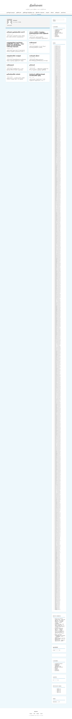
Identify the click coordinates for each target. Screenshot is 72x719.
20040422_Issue (57, 377)
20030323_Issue (57, 428)
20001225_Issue (57, 537)
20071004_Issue (57, 211)
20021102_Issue (57, 446)
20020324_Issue (57, 474)
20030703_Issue (57, 415)
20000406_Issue (57, 583)
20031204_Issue (57, 394)
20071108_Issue (57, 207)
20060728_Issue (57, 267)
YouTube (41, 713)
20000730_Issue (57, 563)
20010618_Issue (57, 514)
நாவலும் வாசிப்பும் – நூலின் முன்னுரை (59, 622)
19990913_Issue (57, 608)
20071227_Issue (57, 201)
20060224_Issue (57, 286)
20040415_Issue (57, 378)
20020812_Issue (57, 456)
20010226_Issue (57, 529)
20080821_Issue (57, 171)
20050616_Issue (57, 319)
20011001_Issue (57, 498)
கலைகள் (52, 12)
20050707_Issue (57, 317)
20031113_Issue (57, 397)
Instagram (37, 713)
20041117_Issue (57, 345)
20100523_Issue (57, 92)
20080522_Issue (57, 182)
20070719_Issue (57, 221)
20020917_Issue (57, 452)
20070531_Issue (57, 227)
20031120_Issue (57, 396)
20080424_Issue (57, 186)
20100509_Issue (57, 94)
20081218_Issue (57, 158)
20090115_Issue (57, 154)
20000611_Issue (57, 572)
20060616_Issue (57, 272)
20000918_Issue (57, 553)
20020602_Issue (57, 465)
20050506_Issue (57, 324)
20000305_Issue (57, 588)
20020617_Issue (57, 463)
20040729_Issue (57, 360)
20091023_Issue (57, 119)
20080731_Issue (57, 173)
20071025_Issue (57, 209)
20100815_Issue (57, 82)
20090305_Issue (57, 148)
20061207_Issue (57, 249)
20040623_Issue (57, 365)
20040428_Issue (57, 376)
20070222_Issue (57, 240)
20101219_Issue (57, 66)
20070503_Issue (57, 231)
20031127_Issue (57, 395)
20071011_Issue (57, 211)
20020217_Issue (57, 478)
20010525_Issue (57, 517)
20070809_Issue (57, 219)
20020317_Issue (57, 475)
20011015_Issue (57, 496)
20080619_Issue (57, 179)
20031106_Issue (57, 398)
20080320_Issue (57, 190)
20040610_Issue (57, 367)
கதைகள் (47, 12)
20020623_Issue (57, 462)
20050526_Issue (57, 321)
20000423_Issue (57, 580)
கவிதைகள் (57, 12)
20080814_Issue (57, 172)
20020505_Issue (57, 469)
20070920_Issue (57, 213)
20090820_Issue (57, 127)
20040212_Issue (57, 386)
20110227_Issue (57, 57)
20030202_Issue (57, 434)
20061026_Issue (57, 255)
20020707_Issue (57, 461)
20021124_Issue (57, 443)
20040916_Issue (57, 353)
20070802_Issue (57, 219)
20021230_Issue (57, 439)
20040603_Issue (57, 369)
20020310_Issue (57, 476)
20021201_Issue (57, 442)
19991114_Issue (57, 602)
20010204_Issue (57, 531)
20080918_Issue (57, 167)
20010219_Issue (57, 530)
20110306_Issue (57, 56)
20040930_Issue (57, 351)
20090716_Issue (57, 131)
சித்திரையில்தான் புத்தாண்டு (60, 638)
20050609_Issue (57, 320)
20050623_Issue (57, 318)
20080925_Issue (57, 166)
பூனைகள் (32, 65)
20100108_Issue (57, 109)
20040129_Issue (57, 387)
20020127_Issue (57, 481)
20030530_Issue (57, 419)
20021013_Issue (57, 448)
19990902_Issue (57, 609)
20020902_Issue (57, 454)
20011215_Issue (57, 486)
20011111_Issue (57, 492)
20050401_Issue (57, 329)
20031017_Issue (57, 401)
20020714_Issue (57, 460)
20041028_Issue (57, 348)
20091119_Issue (57, 115)
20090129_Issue (57, 152)
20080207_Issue (57, 196)
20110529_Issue (39, 14)
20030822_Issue (57, 409)
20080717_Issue (57, 175)
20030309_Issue (57, 430)
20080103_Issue (57, 200)
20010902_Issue (57, 503)
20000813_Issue (57, 561)
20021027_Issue (57, 447)
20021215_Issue (57, 440)
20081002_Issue (57, 166)
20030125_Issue (57, 435)
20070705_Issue (57, 223)
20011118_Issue (57, 491)
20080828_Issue (57, 170)
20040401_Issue (57, 379)
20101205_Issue (57, 67)
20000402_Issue (57, 584)
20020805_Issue (57, 457)
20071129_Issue (57, 204)
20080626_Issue (57, 178)
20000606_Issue (57, 573)
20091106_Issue (57, 117)
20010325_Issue (57, 525)
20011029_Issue (57, 493)
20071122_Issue (57, 205)
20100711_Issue (57, 86)
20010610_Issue (57, 515)
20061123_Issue (57, 251)
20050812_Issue (57, 312)
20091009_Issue (57, 120)
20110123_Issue (57, 61)
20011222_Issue (57, 485)
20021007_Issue (57, 449)
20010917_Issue (57, 500)
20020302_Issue (57, 477)
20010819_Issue (57, 505)
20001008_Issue (57, 549)
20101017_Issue (57, 74)
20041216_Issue (57, 340)
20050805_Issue (57, 313)
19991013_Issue (57, 606)
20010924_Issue (57, 499)
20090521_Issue (57, 138)
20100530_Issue (57, 91)
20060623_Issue (57, 272)
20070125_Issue (57, 243)
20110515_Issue (57, 47)
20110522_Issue (57, 46)
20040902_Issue (57, 355)
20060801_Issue (57, 266)
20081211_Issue (57, 158)
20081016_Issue (57, 164)
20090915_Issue (57, 124)
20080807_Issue (57, 173)
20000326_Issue (57, 585)
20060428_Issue (57, 279)
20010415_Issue (57, 523)
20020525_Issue (57, 466)
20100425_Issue (57, 96)
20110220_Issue (57, 58)
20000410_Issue (57, 583)
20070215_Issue (57, 241)
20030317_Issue (57, 429)
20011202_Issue (57, 488)
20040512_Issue (57, 373)
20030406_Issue (57, 426)
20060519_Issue (57, 276)
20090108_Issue (57, 155)
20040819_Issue (57, 357)
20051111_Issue (57, 301)
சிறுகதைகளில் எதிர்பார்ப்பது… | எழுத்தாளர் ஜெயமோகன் (60, 640)
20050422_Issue (57, 325)
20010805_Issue (57, 507)
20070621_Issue (57, 225)
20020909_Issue (57, 453)
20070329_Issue (57, 235)
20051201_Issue (57, 298)
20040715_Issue (57, 362)
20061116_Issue (57, 252)
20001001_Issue (57, 551)
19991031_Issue (57, 604)
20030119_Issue (57, 436)
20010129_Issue (57, 532)
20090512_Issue (57, 139)
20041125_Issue (57, 343)
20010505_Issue (57, 520)
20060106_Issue (57, 292)
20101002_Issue (57, 75)
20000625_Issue (57, 568)
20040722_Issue (57, 361)
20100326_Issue (57, 99)
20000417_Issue (57, 582)
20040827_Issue (57, 356)
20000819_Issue (57, 561)
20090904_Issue (57, 125)
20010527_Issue (57, 516)
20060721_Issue (57, 268)
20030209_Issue (57, 433)
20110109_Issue (57, 63)
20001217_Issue (57, 538)
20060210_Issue (57, 287)
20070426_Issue (57, 232)
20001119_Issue (57, 543)
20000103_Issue (57, 596)
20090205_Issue (57, 151)
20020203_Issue (57, 480)
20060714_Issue (57, 269)
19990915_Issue (57, 607)
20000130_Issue (57, 592)
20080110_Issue (57, 199)
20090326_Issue (57, 145)
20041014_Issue (57, 349)
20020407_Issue (57, 472)
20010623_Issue (57, 513)
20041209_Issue (57, 341)
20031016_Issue (57, 401)
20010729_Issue (57, 507)
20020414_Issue (57, 471)
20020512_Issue (57, 468)
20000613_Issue (57, 571)
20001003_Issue (57, 550)
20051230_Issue (57, 294)
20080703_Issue (57, 177)
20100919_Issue (57, 77)
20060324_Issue (57, 283)
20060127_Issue (57, 289)
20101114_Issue (57, 70)
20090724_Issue (57, 130)
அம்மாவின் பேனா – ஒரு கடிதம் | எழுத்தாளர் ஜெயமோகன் (59, 625)
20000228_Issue (57, 589)
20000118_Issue (57, 594)
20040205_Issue (57, 386)
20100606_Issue (57, 90)
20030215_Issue (57, 432)
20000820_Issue (57, 560)
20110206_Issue (57, 59)
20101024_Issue (57, 73)
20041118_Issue (57, 344)
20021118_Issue (57, 444)
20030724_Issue (57, 412)
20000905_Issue (57, 558)
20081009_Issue (57, 165)
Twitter (34, 713)
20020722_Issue (57, 459)
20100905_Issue (57, 79)
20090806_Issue (57, 128)
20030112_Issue (57, 437)
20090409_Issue (57, 143)
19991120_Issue (57, 601)
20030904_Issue (57, 407)
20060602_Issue (57, 274)
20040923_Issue (57, 352)
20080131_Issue (57, 196)
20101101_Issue (57, 72)
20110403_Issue (57, 52)
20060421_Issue (57, 280)
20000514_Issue (57, 577)
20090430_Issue (57, 141)
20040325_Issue (57, 380)
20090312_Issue (57, 147)
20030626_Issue (57, 416)
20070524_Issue (57, 228)
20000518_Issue (57, 576)
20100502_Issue (57, 95)
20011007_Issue (57, 497)
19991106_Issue (57, 603)
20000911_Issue (57, 555)
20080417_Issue (57, 187)
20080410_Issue (57, 188)
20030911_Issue (57, 406)
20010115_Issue (57, 534)
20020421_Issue (57, 470)
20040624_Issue (57, 364)
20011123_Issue (57, 490)
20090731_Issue (57, 129)
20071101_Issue (57, 208)
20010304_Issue (57, 528)
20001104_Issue (57, 545)
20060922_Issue (57, 259)
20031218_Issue (57, 393)
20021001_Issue (57, 450)
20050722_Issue (57, 315)
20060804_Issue (57, 265)
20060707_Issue (57, 270)
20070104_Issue (57, 246)
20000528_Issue (57, 575)
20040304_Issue (57, 383)
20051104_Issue (57, 302)
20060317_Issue (57, 284)
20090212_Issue (57, 150)
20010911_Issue (57, 500)
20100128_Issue (57, 106)
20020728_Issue (57, 458)
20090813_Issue (57, 128)
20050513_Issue (57, 323)
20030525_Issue (57, 420)
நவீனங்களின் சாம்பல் (13, 74)
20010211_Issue (57, 530)
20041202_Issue (57, 342)
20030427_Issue (57, 424)
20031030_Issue (57, 399)
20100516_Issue (57, 93)
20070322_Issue (57, 236)
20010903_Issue (57, 502)
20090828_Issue (57, 126)
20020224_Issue (57, 477)
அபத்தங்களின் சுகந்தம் (14, 56)
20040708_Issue (57, 363)
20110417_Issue (57, 51)
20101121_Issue (57, 69)
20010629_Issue (57, 512)
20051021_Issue (57, 303)
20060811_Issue (57, 264)
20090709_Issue (57, 132)
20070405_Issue (57, 234)
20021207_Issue (57, 441)
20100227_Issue (57, 103)
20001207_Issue (57, 539)
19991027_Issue (57, 605)
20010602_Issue (57, 515)
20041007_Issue (57, 350)
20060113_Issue (57, 291)
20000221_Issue (57, 590)
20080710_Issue (57, 176)
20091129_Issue (57, 114)
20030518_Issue (57, 421)
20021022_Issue (57, 447)
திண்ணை (36, 5)
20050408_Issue (57, 328)
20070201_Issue (57, 242)
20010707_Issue (57, 510)
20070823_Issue (57, 217)
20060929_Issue (57, 258)
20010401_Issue (57, 524)
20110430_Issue (57, 49)
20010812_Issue (57, 506)
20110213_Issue (57, 59)
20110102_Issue (57, 64)
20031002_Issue (57, 403)
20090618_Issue (57, 135)
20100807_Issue (57, 82)
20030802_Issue (57, 411)
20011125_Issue (57, 489)
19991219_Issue (57, 597)
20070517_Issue (57, 229)
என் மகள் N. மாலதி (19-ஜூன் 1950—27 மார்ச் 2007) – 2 (59, 626)
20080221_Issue (57, 194)
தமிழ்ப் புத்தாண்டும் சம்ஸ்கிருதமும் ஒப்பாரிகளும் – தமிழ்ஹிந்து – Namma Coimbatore (60, 636)
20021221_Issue (57, 439)
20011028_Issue (57, 494)
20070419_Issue (57, 233)
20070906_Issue (57, 215)
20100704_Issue (57, 87)
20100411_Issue (57, 97)
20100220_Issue (57, 104)
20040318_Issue (57, 381)
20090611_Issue (57, 135)
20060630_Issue (57, 271)
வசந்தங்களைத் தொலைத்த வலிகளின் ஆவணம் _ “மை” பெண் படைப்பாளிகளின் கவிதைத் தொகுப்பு (15, 45)
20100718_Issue (57, 85)
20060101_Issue (57, 293)
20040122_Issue (57, 388)
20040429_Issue (57, 375)
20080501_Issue (57, 185)
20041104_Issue (57, 347)
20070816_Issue (57, 218)
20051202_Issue (57, 297)
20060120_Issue (57, 290)
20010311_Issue (57, 527)
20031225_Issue (57, 392)
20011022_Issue (57, 495)
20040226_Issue (57, 384)
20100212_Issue (57, 105)
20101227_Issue (57, 65)
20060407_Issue (57, 281)
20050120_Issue (57, 336)
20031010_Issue (57, 402)
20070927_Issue (57, 212)
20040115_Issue (57, 389)
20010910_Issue (57, 501)
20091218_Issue (57, 112)
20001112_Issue (57, 545)
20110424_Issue (57, 50)
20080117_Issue (57, 198)
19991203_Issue (57, 599)
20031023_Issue (57, 400)
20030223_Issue (57, 431)
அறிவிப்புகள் (18, 12)
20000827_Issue (57, 559)
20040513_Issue (57, 372)
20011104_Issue (57, 492)
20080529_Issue (57, 181)
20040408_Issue (57, 378)
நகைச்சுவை (63, 12)
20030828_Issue (57, 408)
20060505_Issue (57, 278)
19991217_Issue (57, 598)
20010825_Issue (57, 504)
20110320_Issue (57, 54)
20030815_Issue (57, 409)
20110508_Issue (57, 48)
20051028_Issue (57, 302)
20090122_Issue (57, 153)
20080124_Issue (57, 197)
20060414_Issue (57, 280)
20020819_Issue (57, 455)
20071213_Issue (57, 203)
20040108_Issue (57, 390)
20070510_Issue (57, 230)
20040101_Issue (57, 391)
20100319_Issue (57, 100)
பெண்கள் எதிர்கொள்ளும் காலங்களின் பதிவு (37, 75)
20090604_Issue (57, 136)
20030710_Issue (57, 414)
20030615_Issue (57, 417)
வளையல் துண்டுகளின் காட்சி (16, 32)
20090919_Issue (57, 123)
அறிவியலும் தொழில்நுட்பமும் (28, 12)
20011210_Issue (57, 487)
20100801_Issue (57, 83)
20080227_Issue (57, 193)
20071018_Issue (57, 210)
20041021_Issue (57, 348)
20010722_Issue (57, 508)
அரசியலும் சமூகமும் (10, 12)
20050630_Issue (57, 318)
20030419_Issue (57, 424)
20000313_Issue (57, 587)
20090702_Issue (57, 133)
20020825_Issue (57, 454)
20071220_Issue (57, 202)
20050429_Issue (57, 325)
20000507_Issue (57, 578)
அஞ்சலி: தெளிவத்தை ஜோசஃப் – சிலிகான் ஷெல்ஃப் (59, 629)
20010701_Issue (57, 511)
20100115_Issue (57, 108)
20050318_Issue (57, 330)
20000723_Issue (57, 564)
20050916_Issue (57, 308)
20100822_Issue (57, 81)
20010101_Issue (57, 536)
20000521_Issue (57, 576)
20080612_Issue (57, 180)
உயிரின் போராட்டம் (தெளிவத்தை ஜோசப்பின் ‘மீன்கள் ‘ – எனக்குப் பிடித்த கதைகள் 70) (59, 632)
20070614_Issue (57, 226)
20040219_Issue (57, 385)
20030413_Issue (57, 425)
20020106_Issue (57, 484)
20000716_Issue (57, 566)
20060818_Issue (57, 264)
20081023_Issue (57, 163)
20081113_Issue (57, 162)
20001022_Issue (57, 547)
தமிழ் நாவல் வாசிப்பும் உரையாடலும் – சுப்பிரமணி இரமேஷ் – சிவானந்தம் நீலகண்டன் (60, 620)
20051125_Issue (57, 299)
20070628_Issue (57, 224)
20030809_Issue (57, 410)
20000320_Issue (57, 586)
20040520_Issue (57, 371)
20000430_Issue (57, 579)
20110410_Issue (57, 52)
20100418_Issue (57, 97)
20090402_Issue (57, 144)
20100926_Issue (57, 76)
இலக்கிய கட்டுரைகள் (40, 12)
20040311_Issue (57, 382)
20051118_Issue (57, 300)
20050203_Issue (57, 334)
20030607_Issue (57, 418)
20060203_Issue (57, 288)
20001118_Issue (57, 544)
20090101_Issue (57, 156)
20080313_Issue (57, 191)
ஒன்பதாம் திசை (34, 56)
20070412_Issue (57, 234)
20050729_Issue (57, 314)
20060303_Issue (57, 285)
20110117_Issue (57, 62)
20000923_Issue (57, 553)
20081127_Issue (57, 160)
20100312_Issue (57, 101)
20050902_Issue (57, 310)
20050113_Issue (57, 337)
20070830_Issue (57, 216)
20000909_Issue (57, 557)
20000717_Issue (57, 565)
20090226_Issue (57, 149)
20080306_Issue (57, 192)
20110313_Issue (57, 55)
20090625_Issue (57, 134)
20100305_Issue (57, 102)
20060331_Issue (57, 282)
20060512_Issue (57, 277)
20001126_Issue (57, 542)
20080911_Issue (57, 168)
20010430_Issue (57, 521)
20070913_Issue (57, 214)
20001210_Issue (57, 538)
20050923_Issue (57, 307)
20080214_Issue (57, 195)
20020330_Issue (57, 473)
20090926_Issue (57, 122)
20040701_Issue (57, 363)
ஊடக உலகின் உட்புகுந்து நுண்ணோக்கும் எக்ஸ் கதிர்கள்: (38, 33)
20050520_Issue (57, 322)
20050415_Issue (57, 326)
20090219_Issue (57, 150)
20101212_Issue (57, 67)
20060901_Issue (57, 262)
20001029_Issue (57, 546)
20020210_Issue (57, 479)
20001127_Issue (57, 541)
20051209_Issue (57, 296)
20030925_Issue (57, 404)
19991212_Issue (57, 599)
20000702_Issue (57, 568)
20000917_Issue (57, 554)
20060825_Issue (57, 263)
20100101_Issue (57, 110)
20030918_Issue (57, 405)
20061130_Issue (57, 250)
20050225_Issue (57, 333)
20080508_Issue (57, 184)
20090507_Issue (57, 140)
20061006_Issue (57, 257)
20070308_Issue (57, 238)
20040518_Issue (57, 371)
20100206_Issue (57, 105)
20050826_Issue (57, 310)
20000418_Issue (57, 581)
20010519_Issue (57, 518)
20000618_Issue (57, 570)
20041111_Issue (57, 346)
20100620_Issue (57, 89)
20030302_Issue (57, 431)
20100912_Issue (57, 78)
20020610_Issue (57, 464)
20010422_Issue (57, 522)
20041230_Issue (57, 339)
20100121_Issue (57, 107)
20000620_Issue (57, 569)
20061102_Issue (57, 254)
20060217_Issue (57, 287)
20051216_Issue (57, 295)
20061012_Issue (57, 257)
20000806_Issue (57, 562)
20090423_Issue (57, 142)
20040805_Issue (57, 359)
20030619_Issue (57, 416)
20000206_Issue (57, 591)
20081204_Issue (57, 159)
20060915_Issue (57, 260)
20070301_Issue (57, 239)
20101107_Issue (57, 71)
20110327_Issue (57, 53)
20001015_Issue (57, 548)
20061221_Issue (57, 248)
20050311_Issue (57, 331)
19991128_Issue (57, 600)
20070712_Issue (57, 222)
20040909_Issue (57, 354)
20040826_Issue (57, 356)
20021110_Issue (57, 445)
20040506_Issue (57, 374)
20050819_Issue (57, 311)
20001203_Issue (57, 540)
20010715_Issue (57, 509)
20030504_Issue (57, 423)
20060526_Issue (57, 275)
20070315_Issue (57, 237)
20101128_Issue (57, 68)
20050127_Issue (57, 335)
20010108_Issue (57, 535)
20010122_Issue (57, 533)
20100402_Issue (57, 98)
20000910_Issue (57, 556)
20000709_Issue (57, 567)
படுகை (62, 640)
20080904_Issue (57, 169)
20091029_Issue (57, 118)
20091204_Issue (57, 113)
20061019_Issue (57, 256)
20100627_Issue (57, 88)
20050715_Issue (57, 316)
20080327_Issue (57, 189)
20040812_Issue (57, 358)
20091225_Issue (57, 111)
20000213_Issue (57, 591)
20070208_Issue (57, 242)
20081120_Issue (57, 161)
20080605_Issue (57, 181)
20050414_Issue (57, 327)
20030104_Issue (57, 438)
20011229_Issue (57, 485)
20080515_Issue (57, 183)
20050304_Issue (57, 332)
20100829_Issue (57, 80)
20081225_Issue (57, 157)
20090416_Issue (57, 143)
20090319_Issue (57, 146)
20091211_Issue (57, 113)
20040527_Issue (57, 370)
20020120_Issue (57, 482)
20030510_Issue (57, 422)
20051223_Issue (57, 295)
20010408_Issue (57, 523)
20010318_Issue (57, 526)
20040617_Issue (57, 366)
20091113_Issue (57, 116)
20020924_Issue (57, 451)
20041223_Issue (57, 340)
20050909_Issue (57, 309)
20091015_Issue (57, 120)
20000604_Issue (57, 574)
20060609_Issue (57, 273)
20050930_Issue (57, 306)
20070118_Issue (57, 244)
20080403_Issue (57, 188)
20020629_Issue (57, 462)
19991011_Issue (57, 606)
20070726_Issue (57, 220)
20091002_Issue (57, 121)
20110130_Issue (57, 60)
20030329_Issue (57, 427)
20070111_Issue (57, 245)
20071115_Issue (57, 206)
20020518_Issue (57, 467)
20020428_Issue (57, 469)
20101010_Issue (57, 75)
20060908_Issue (57, 261)
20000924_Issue (57, 552)
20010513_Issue (57, 519)
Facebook (31, 713)
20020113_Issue (57, 483)
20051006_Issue (57, 305)
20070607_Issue (57, 226)
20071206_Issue (57, 204)
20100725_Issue (57, 84)
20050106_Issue (57, 338)
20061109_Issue (57, 253)
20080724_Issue (57, 174)
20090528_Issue (57, 137)
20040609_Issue (57, 368)
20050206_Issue (57, 333)
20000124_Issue (57, 593)
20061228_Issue (57, 247)
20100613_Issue (57, 90)
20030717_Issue (57, 413)
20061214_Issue (57, 249)
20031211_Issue (57, 394)
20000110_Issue (57, 595)
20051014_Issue (57, 304)
